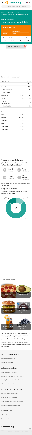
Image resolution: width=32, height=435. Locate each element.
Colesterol (4, 95)
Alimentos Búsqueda (7, 362)
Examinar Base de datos (8, 358)
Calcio (3, 114)
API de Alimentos (6, 415)
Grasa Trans (6, 92)
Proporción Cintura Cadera (9, 397)
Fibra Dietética (7, 106)
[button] (28, 2)
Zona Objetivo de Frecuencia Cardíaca (12, 401)
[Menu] (2, 2)
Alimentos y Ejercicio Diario (9, 384)
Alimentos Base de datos (10, 354)
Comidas (10, 12)
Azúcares (5, 109)
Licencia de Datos (6, 419)
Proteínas (4, 112)
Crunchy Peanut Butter (21, 14)
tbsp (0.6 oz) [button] (16, 31)
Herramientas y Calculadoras (11, 389)
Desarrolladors (6, 411)
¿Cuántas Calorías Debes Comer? (11, 405)
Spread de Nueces (6, 14)
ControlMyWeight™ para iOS (9, 372)
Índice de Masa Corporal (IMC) (9, 393)
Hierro (3, 123)
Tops (17, 12)
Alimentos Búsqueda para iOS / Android (12, 376)
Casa (2, 12)
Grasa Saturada (7, 89)
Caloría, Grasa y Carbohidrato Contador (12, 380)
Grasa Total (4, 87)
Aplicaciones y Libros (9, 368)
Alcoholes (4, 120)
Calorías (3, 81)
